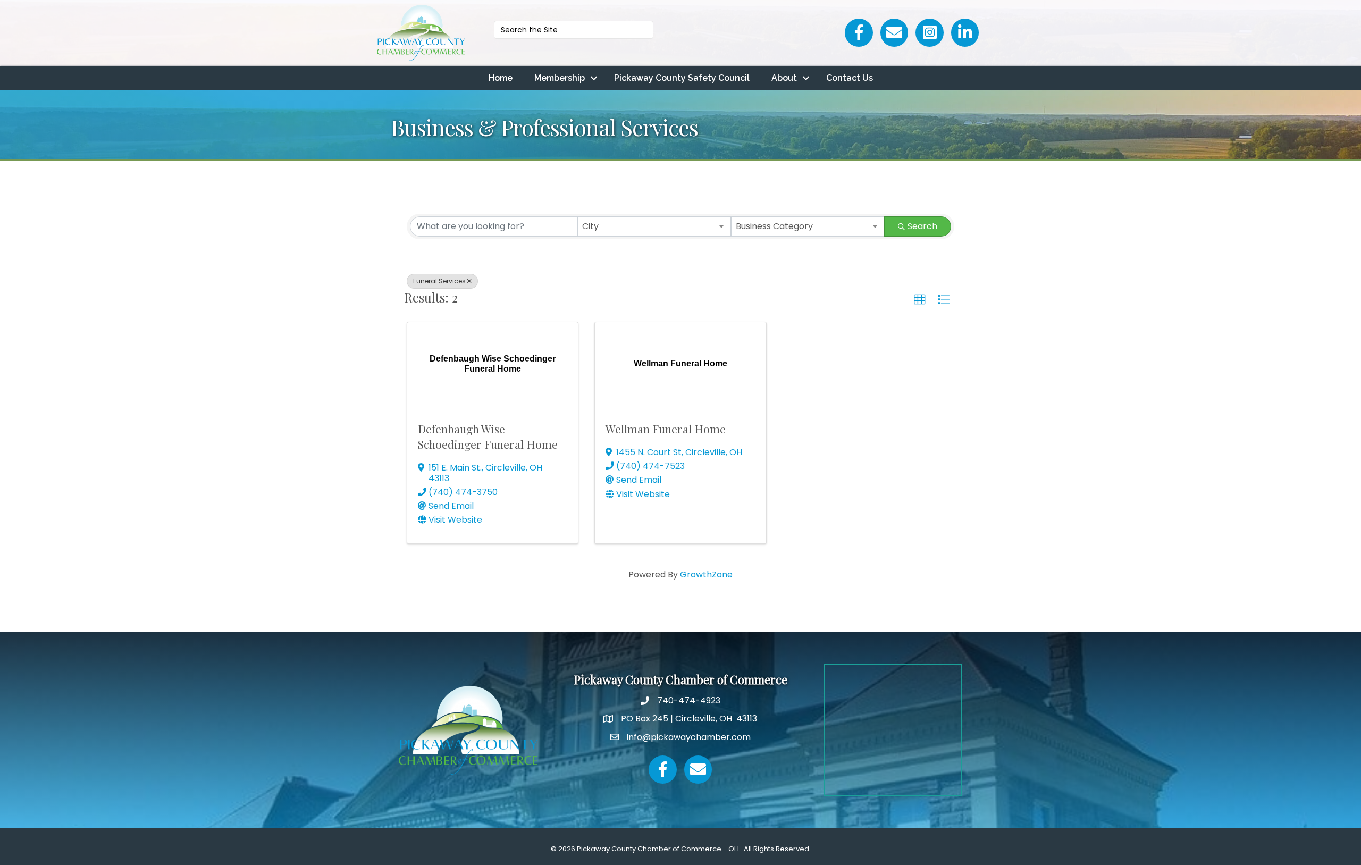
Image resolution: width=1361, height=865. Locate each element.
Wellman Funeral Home (666, 428)
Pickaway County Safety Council (682, 78)
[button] (919, 299)
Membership (559, 78)
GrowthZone (706, 574)
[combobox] (654, 226)
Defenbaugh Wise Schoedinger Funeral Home (488, 436)
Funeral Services (439, 280)
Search (922, 226)
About (784, 78)
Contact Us (849, 78)
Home (501, 78)
